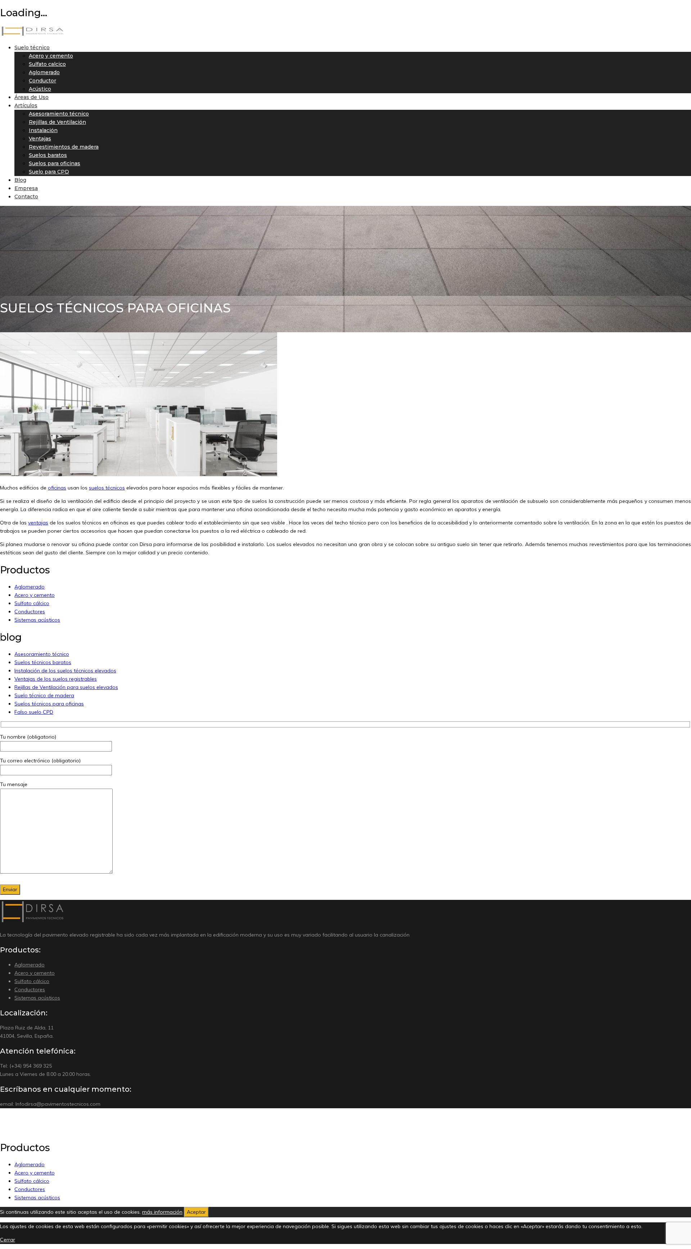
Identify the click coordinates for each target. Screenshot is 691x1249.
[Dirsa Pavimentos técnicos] (32, 34)
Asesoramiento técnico (59, 114)
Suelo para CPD (49, 171)
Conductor (42, 80)
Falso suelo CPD (33, 712)
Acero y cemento (51, 56)
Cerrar (7, 1239)
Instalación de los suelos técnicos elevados (65, 670)
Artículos (25, 105)
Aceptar (196, 1212)
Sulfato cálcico (31, 603)
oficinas (57, 487)
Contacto (26, 196)
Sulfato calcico (47, 64)
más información (162, 1212)
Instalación (43, 130)
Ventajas (40, 138)
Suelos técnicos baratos (42, 662)
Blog (20, 180)
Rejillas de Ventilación (57, 122)
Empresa (26, 188)
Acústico (40, 89)
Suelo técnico (32, 47)
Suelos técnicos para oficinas (49, 703)
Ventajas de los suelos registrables (55, 679)
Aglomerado (44, 72)
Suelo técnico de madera (44, 695)
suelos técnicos (107, 487)
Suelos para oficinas (54, 163)
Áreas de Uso (31, 97)
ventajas (38, 522)
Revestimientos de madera (64, 147)
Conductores (29, 611)
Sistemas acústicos (37, 620)
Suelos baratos (48, 155)
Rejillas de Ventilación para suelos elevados (66, 687)
